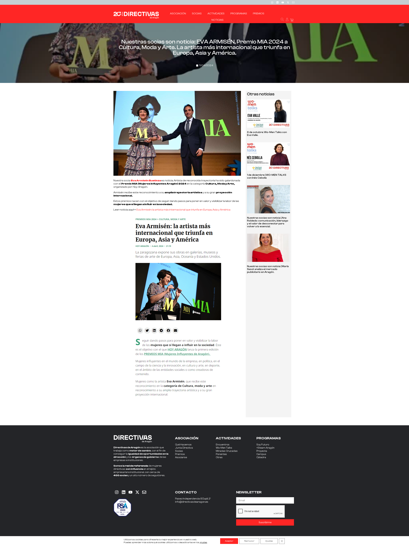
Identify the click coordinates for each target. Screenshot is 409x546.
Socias (179, 451)
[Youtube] (282, 2)
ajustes (203, 542)
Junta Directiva (184, 447)
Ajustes (269, 541)
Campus (261, 454)
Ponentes (221, 454)
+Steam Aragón (265, 447)
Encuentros (222, 444)
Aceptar (229, 541)
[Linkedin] (277, 2)
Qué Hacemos (183, 444)
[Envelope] (144, 492)
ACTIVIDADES (228, 438)
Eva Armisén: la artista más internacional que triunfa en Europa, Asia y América (183, 209)
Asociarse (181, 457)
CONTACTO (186, 492)
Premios (180, 454)
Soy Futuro (262, 444)
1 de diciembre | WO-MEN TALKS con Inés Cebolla (266, 176)
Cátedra (261, 457)
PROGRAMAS (268, 438)
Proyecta (261, 451)
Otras (219, 457)
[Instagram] (272, 2)
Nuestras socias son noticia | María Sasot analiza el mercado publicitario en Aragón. (268, 269)
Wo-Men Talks (224, 447)
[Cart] (291, 20)
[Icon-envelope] (293, 2)
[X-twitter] (288, 2)
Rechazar (249, 541)
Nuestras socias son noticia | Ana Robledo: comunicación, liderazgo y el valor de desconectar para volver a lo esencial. (267, 222)
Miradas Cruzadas (227, 451)
